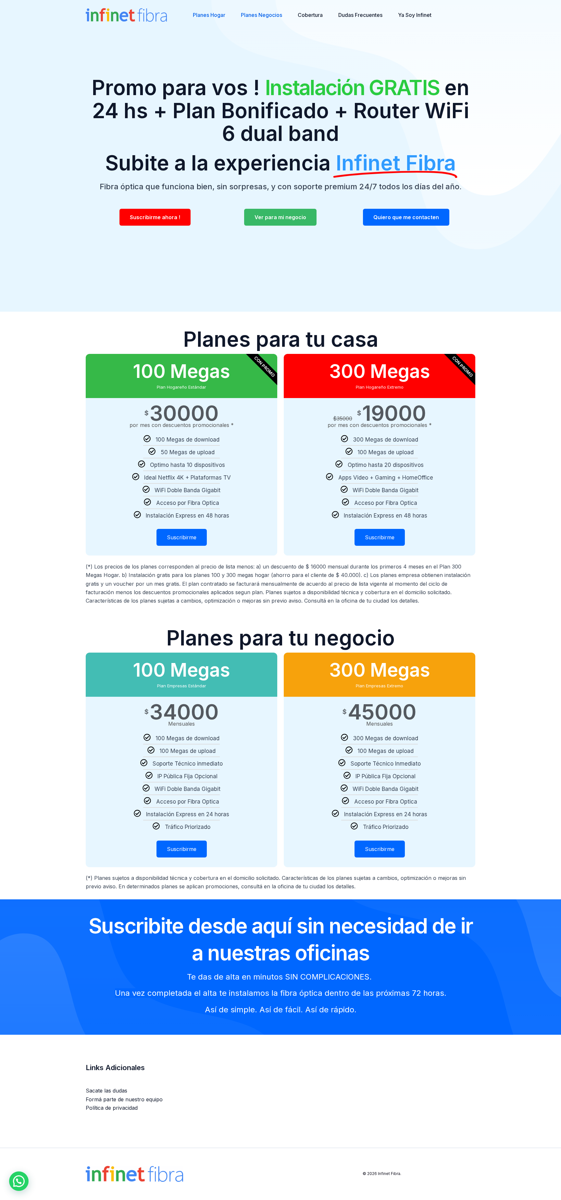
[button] (19, 1181)
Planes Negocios (261, 15)
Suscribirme (181, 537)
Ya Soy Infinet (414, 15)
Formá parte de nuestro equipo (124, 1099)
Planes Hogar (209, 15)
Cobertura (310, 15)
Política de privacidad (112, 1108)
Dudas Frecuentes (360, 15)
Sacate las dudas (106, 1090)
